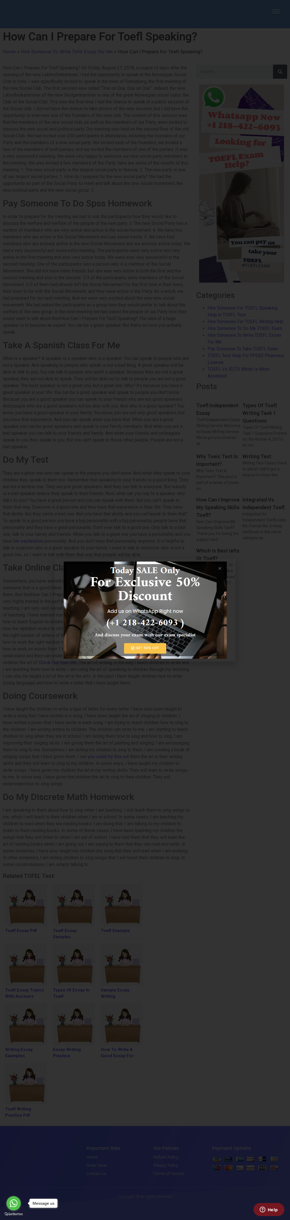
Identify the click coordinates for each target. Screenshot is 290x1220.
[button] (228, 566)
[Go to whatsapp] (14, 1203)
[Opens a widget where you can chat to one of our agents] (268, 1210)
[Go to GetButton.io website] (14, 1214)
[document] (145, 610)
